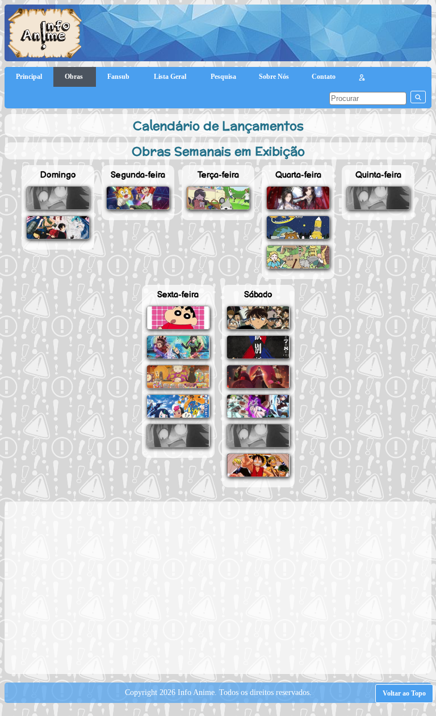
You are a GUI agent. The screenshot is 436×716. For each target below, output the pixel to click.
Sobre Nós (274, 77)
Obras (75, 77)
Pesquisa (223, 77)
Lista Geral (171, 77)
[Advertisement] (223, 586)
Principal (29, 77)
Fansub (119, 77)
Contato (324, 77)
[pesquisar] (418, 97)
